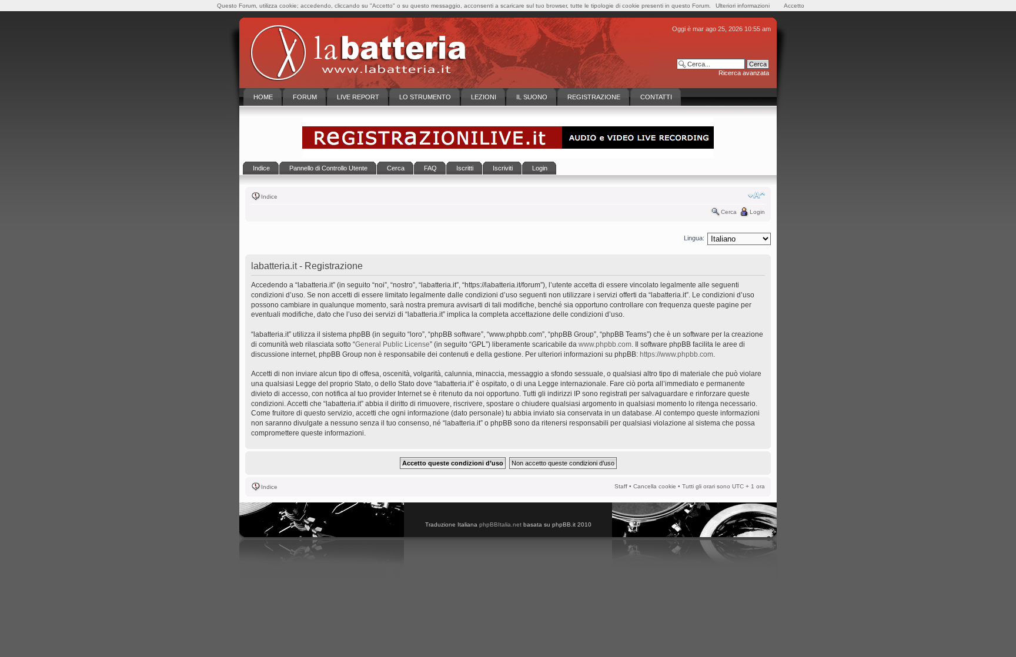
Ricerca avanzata (743, 72)
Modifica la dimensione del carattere (756, 195)
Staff (620, 486)
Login (757, 212)
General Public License (392, 344)
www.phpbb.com (605, 344)
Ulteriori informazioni (743, 5)
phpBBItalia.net (500, 524)
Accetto (794, 5)
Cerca (729, 212)
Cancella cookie (654, 486)
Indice (269, 196)
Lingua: (694, 238)
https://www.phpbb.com (676, 354)
